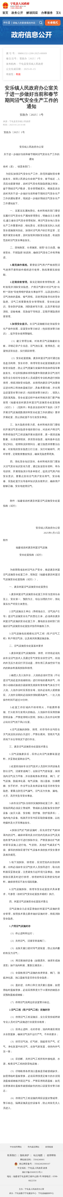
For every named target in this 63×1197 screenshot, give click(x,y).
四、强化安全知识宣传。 (23, 461)
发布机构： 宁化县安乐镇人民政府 (24, 63)
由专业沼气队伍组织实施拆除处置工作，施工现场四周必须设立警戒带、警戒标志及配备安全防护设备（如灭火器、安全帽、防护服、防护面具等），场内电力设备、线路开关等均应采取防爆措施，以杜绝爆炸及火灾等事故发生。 (31, 813)
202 (15, 132)
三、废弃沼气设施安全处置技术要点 (28, 746)
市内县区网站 (33, 1147)
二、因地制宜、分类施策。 (24, 247)
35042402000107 (42, 1164)
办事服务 (47, 12)
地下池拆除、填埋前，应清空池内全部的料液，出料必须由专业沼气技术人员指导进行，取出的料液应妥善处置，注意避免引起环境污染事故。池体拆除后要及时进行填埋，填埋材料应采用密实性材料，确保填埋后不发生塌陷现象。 (31, 872)
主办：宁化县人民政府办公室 (31, 1189)
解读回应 (32, 12)
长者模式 (52, 22)
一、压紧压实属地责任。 (23, 210)
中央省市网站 (16, 1147)
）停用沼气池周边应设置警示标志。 (32, 1002)
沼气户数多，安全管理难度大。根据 (32, 188)
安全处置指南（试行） (31, 554)
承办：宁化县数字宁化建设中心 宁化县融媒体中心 (31, 1193)
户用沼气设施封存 (21, 926)
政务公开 (17, 12)
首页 (5, 12)
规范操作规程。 (21, 264)
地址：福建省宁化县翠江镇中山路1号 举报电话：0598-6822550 (32, 1178)
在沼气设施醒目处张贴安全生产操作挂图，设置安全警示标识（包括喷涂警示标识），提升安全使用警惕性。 (31, 328)
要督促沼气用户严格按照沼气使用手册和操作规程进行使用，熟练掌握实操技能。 (31, 269)
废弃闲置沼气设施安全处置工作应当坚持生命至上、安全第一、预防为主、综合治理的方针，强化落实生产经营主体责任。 (31, 599)
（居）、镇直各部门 (19, 166)
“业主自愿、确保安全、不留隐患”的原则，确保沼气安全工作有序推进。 (31, 252)
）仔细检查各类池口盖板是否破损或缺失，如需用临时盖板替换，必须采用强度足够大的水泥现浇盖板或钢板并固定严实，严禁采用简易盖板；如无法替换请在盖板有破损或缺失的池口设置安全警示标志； (31, 1081)
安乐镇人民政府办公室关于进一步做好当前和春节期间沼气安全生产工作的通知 (31, 97)
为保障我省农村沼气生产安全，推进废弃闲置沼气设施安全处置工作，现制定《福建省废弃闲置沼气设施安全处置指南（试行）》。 (31, 574)
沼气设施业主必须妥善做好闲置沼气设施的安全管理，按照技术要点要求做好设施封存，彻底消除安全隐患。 (31, 913)
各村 (5, 166)
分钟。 (26, 699)
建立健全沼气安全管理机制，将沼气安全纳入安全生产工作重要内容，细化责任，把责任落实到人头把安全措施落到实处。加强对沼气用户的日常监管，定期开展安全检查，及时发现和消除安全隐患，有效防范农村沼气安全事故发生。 (31, 230)
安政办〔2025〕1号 (31, 114)
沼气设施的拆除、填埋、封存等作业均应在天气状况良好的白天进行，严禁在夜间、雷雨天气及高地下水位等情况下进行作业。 (31, 734)
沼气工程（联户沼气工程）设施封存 (30, 1009)
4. (11, 729)
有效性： (13, 74)
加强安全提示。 (21, 323)
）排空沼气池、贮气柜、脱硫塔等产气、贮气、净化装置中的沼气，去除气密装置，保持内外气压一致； (31, 1046)
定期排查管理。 (21, 282)
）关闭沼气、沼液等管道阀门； (30, 940)
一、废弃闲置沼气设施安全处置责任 (28, 586)
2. (11, 282)
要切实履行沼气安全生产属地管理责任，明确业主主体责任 (31, 215)
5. (10, 862)
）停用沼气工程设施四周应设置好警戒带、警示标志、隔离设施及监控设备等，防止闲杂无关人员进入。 (31, 1103)
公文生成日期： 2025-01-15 (21, 69)
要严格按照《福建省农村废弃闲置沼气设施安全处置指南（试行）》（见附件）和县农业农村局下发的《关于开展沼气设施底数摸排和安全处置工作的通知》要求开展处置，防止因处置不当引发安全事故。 (31, 407)
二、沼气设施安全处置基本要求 (26, 645)
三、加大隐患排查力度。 (23, 424)
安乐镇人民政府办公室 (31, 146)
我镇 (10, 188)
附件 (5, 540)
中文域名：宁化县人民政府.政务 (32, 1168)
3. (11, 323)
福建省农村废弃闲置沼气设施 (31, 547)
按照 (41, 247)
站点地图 (37, 1155)
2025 (46, 532)
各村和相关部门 (46, 210)
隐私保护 (24, 1155)
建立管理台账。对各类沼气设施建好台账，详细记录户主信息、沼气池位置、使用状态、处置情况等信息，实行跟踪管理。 (31, 346)
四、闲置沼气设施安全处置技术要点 (28, 901)
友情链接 (49, 1147)
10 (43, 990)
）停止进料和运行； (24, 933)
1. (11, 264)
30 (21, 699)
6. (10, 889)
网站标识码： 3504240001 (32, 1159)
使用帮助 (51, 1155)
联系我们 (11, 1155)
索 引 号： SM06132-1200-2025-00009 (26, 53)
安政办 (7, 132)
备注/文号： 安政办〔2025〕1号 (23, 58)
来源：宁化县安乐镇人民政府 (16, 121)
